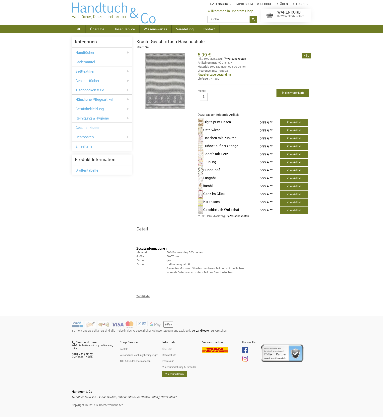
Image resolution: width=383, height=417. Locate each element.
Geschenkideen (87, 127)
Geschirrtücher (87, 80)
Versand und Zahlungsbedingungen (139, 355)
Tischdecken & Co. (90, 90)
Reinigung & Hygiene (92, 118)
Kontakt (209, 29)
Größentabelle (86, 170)
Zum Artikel (294, 122)
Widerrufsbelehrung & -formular (179, 367)
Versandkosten (236, 58)
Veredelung (185, 29)
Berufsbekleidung (89, 109)
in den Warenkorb (293, 93)
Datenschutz (221, 4)
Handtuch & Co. (82, 391)
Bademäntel (85, 62)
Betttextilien (85, 71)
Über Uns (97, 29)
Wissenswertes (155, 29)
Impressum (244, 4)
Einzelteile (84, 146)
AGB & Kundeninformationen (135, 361)
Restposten (84, 137)
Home (114, 13)
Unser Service (124, 29)
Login (300, 4)
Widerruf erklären (272, 4)
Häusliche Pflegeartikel (94, 99)
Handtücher (84, 52)
